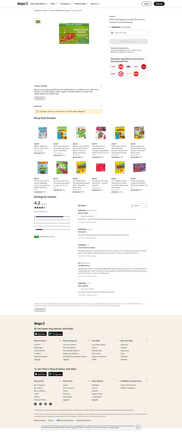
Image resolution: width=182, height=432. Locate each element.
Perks (36, 394)
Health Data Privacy (83, 420)
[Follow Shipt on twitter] (50, 404)
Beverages (38, 348)
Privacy (50, 420)
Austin (65, 385)
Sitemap (124, 359)
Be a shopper (39, 385)
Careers (124, 348)
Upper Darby (97, 394)
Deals (94, 359)
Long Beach (96, 397)
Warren (95, 391)
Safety (36, 397)
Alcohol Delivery (69, 348)
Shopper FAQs (40, 400)
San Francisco (68, 388)
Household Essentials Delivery (75, 356)
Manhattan (67, 397)
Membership (97, 351)
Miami (65, 391)
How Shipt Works (99, 345)
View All (37, 359)
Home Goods (39, 351)
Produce (37, 353)
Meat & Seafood (40, 356)
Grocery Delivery (69, 345)
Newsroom (125, 351)
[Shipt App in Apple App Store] (40, 334)
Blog (122, 353)
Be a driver (38, 388)
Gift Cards (96, 353)
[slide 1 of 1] (38, 22)
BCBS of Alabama (128, 388)
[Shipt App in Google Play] (55, 334)
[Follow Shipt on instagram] (40, 404)
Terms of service (40, 420)
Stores (94, 348)
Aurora (94, 388)
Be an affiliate (39, 391)
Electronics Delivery (71, 353)
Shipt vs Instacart (99, 356)
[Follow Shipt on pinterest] (45, 404)
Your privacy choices (66, 420)
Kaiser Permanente (128, 385)
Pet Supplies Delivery (71, 351)
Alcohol (37, 345)
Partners (124, 356)
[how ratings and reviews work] (46, 211)
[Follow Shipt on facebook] (35, 404)
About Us (124, 345)
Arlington (95, 385)
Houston (66, 394)
